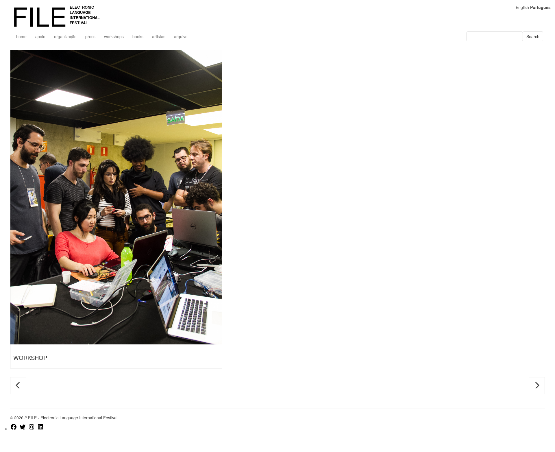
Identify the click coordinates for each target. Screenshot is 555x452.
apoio (40, 36)
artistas (158, 36)
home (21, 36)
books (137, 36)
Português (540, 7)
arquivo (181, 36)
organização (65, 36)
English (522, 7)
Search (532, 36)
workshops (114, 36)
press (90, 36)
